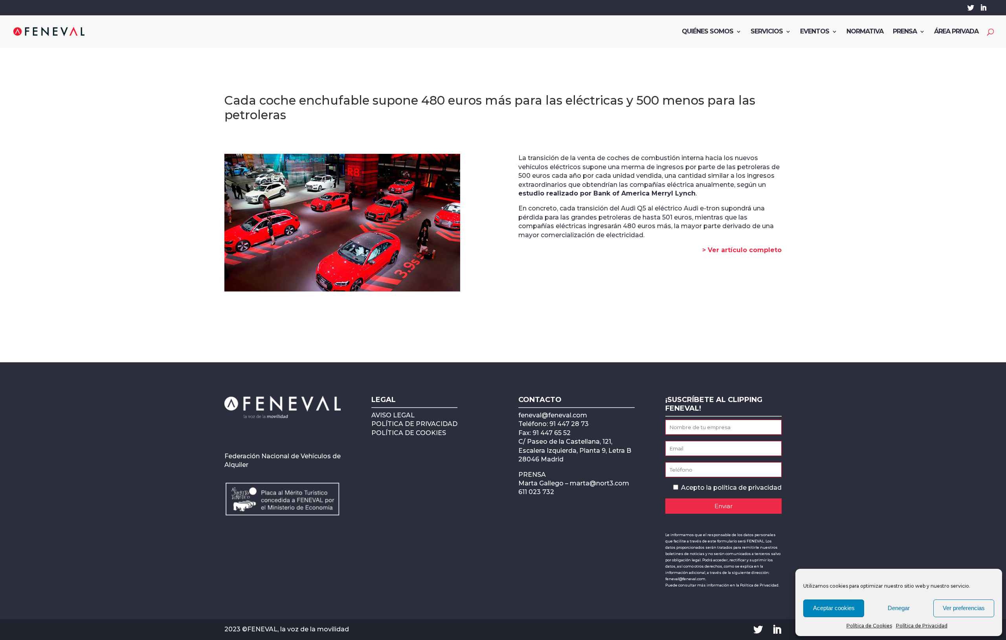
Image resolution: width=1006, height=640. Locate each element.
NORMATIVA (864, 32)
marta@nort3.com (599, 483)
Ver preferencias (964, 608)
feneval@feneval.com (552, 415)
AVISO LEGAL (393, 415)
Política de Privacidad (921, 626)
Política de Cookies (869, 626)
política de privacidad (747, 487)
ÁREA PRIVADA (956, 32)
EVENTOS (814, 32)
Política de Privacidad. (759, 585)
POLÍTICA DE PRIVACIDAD (414, 424)
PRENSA (905, 32)
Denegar (899, 608)
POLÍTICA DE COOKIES (408, 433)
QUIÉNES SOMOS (707, 32)
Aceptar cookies (834, 608)
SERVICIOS (767, 32)
